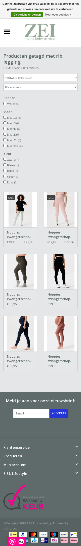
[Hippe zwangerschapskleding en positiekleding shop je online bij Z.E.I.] (47, 31)
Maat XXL (14, 146)
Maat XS (14, 118)
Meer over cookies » (58, 14)
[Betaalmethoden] (13, 534)
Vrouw (13, 104)
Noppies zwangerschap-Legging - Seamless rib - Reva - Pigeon (19, 234)
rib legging (30, 68)
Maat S (13, 123)
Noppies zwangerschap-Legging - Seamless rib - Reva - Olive (19, 296)
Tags (17, 68)
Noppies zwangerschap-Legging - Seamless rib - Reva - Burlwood (60, 358)
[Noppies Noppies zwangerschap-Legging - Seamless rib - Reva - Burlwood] (61, 334)
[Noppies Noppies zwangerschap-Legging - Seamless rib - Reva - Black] (61, 271)
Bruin (12, 171)
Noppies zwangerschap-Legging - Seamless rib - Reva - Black (59, 296)
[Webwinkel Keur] (40, 497)
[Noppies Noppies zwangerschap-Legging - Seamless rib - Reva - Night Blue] (20, 334)
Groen (13, 177)
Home (7, 68)
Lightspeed (10, 528)
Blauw (13, 165)
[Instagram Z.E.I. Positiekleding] (56, 427)
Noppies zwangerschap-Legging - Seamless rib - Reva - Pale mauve (59, 234)
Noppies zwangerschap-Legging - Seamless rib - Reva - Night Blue (19, 358)
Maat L (13, 134)
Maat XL (14, 140)
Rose (12, 182)
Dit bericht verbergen (27, 14)
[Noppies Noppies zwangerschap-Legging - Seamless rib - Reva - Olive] (20, 271)
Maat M (13, 129)
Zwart (12, 160)
